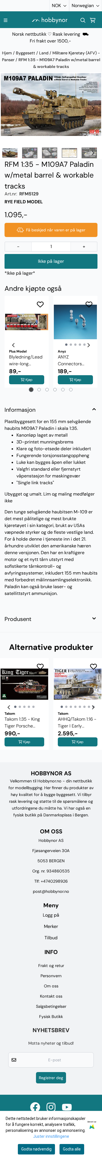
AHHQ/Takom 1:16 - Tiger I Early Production (77, 722)
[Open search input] (83, 20)
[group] (24, 707)
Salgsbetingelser (51, 1006)
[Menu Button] (5, 20)
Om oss (51, 986)
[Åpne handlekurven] (93, 20)
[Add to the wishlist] (40, 304)
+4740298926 (54, 881)
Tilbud (51, 938)
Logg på (51, 915)
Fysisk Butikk (51, 1016)
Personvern (51, 975)
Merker (51, 926)
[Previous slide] (9, 108)
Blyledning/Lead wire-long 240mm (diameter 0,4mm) (25, 360)
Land (44, 53)
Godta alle (72, 1149)
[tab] (31, 389)
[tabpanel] (27, 345)
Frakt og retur (51, 965)
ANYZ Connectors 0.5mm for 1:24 (73, 360)
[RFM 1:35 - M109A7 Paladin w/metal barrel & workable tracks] (51, 104)
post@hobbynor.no (51, 891)
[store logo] (49, 20)
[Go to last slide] (9, 152)
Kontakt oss (51, 996)
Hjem (7, 53)
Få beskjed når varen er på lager (55, 229)
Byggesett (26, 53)
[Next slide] (92, 108)
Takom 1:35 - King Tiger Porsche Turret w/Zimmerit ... (23, 722)
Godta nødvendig (36, 1149)
